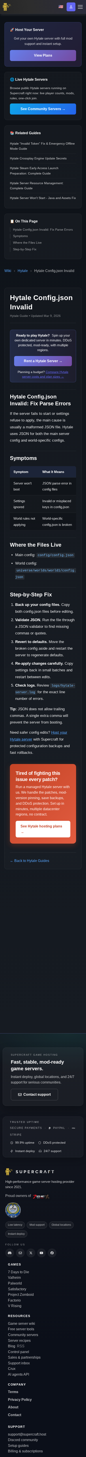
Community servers (23, 1335)
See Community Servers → (43, 109)
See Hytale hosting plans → (41, 829)
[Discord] (9, 1252)
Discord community (23, 1440)
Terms (13, 1392)
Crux (11, 1369)
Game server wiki (21, 1323)
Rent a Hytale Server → (43, 361)
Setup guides (18, 1445)
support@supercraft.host (27, 1434)
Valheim (14, 1277)
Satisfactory (17, 1289)
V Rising (14, 1306)
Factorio (14, 1300)
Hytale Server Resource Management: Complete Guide (37, 185)
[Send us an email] (20, 1252)
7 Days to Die (18, 1272)
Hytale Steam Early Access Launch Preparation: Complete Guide (34, 170)
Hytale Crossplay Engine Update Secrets (38, 158)
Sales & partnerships (24, 1357)
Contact (14, 1415)
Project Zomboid (21, 1294)
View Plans (43, 55)
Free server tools (21, 1329)
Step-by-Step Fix (24, 249)
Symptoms (20, 236)
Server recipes (19, 1340)
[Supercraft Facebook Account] (52, 1252)
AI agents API (18, 1374)
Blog (11, 1346)
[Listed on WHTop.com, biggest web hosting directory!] (13, 1210)
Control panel (18, 1352)
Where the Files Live (27, 242)
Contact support (37, 1094)
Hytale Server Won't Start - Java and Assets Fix (43, 198)
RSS (20, 1346)
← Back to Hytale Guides (29, 861)
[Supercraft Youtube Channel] (41, 1252)
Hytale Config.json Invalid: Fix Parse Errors (43, 229)
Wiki (7, 271)
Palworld (15, 1283)
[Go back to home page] (8, 7)
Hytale (23, 271)
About (13, 1407)
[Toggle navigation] (80, 7)
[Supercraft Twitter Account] (30, 1252)
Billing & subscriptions (25, 1451)
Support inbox (19, 1363)
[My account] (71, 6)
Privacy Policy (20, 1399)
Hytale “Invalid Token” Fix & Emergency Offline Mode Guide (42, 146)
